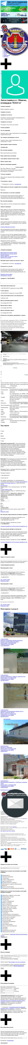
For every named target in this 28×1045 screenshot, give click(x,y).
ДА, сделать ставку (5, 579)
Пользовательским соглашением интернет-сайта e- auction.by (13, 1008)
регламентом (18, 184)
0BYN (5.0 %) (4, 496)
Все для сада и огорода (7, 918)
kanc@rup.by (25, 818)
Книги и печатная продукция (9, 925)
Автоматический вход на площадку (9, 958)
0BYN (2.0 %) (4, 495)
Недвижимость (6, 875)
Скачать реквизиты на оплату (8, 226)
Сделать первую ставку (6, 489)
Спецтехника (5, 878)
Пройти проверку (5, 255)
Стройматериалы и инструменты (10, 914)
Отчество (16, 991)
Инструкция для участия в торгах (9, 252)
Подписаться (4, 937)
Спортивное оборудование (8, 921)
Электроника (5, 899)
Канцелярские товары (7, 911)
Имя (15, 989)
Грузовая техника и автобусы (9, 882)
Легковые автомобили (7, 876)
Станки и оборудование (8, 879)
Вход (2, 968)
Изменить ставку (5, 511)
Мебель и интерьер (7, 902)
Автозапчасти (5, 923)
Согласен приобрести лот (7, 526)
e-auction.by (15, 826)
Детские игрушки (6, 920)
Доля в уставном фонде (8, 886)
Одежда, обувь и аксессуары (9, 907)
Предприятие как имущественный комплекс (13, 888)
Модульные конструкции (8, 931)
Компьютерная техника (8, 896)
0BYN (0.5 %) (14, 493)
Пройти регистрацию (6, 257)
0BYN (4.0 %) (18, 495)
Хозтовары (5, 928)
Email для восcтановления (7, 1037)
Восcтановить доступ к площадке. (17, 962)
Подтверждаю (4, 485)
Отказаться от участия (6, 275)
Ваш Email (3, 868)
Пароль (2, 957)
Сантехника (5, 912)
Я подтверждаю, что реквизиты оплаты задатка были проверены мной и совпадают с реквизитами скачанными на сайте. (13, 243)
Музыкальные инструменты (9, 930)
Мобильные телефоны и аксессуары (11, 895)
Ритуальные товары (7, 909)
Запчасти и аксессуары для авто (10, 905)
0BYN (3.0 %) (11, 495)
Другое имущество (7, 881)
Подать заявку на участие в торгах (9, 256)
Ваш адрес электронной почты (8, 986)
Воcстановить (4, 1043)
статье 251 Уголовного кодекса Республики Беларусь (14, 482)
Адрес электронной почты (7, 955)
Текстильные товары (7, 924)
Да (1, 510)
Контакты (5, 56)
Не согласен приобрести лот (20, 526)
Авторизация (10, 1040)
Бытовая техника (6, 898)
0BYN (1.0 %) (21, 493)
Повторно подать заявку (6, 274)
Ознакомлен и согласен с (11, 184)
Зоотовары (5, 927)
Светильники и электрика (8, 917)
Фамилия (16, 988)
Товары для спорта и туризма (9, 908)
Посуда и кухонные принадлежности (11, 915)
